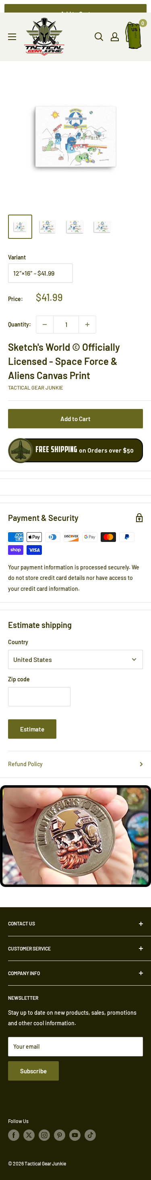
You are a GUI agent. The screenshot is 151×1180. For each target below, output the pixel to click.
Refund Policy (25, 764)
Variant (17, 257)
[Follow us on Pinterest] (59, 1135)
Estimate (32, 729)
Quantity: (19, 324)
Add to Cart (75, 418)
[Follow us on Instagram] (44, 1135)
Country (18, 641)
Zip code (19, 679)
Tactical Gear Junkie (35, 387)
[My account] (115, 36)
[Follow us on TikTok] (90, 1135)
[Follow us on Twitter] (29, 1135)
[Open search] (99, 36)
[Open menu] (12, 37)
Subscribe (33, 1071)
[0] (133, 37)
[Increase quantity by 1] (87, 324)
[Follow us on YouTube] (75, 1135)
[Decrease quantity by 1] (44, 324)
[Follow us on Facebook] (13, 1135)
